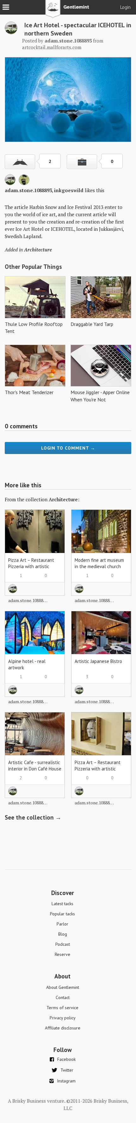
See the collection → (33, 817)
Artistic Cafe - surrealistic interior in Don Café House (34, 765)
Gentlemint (68, 11)
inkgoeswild (68, 190)
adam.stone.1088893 (28, 190)
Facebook (66, 1059)
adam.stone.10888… (27, 600)
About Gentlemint (62, 987)
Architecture (38, 249)
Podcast (62, 944)
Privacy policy (63, 1018)
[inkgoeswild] (24, 183)
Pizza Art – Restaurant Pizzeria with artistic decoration (31, 566)
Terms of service (62, 1007)
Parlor (62, 924)
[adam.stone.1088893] (11, 32)
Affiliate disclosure (62, 1028)
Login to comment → (68, 448)
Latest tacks (62, 903)
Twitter (66, 1070)
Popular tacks (62, 914)
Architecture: (64, 499)
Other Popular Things (33, 266)
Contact (63, 997)
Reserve (62, 954)
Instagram (66, 1081)
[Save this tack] (82, 161)
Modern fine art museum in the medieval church (99, 563)
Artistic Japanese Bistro (98, 661)
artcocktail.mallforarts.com (51, 47)
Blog (62, 934)
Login (125, 7)
